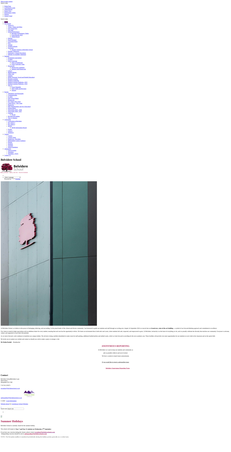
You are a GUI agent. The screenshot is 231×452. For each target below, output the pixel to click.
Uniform (10, 113)
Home (6, 22)
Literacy (10, 131)
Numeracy (11, 132)
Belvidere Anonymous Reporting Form (118, 368)
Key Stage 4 (11, 124)
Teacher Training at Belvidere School (22, 49)
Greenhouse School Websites (19, 404)
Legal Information (11, 401)
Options (10, 75)
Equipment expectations (15, 58)
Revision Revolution (14, 116)
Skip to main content (6, 1)
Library (10, 71)
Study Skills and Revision (19, 88)
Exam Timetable (16, 87)
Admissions (7, 149)
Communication (12, 95)
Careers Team (12, 137)
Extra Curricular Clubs (18, 64)
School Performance (13, 32)
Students (6, 56)
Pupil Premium (12, 40)
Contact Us (7, 155)
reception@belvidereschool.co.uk (10, 388)
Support (14, 90)
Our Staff (10, 30)
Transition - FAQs (13, 153)
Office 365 (11, 74)
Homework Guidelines (18, 67)
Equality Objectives (13, 51)
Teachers (10, 145)
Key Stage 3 (11, 123)
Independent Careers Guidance (17, 140)
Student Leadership (13, 80)
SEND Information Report (19, 127)
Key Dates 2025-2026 (14, 101)
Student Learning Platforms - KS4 (17, 84)
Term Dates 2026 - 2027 (15, 111)
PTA (9, 43)
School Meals (12, 108)
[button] (8, 18)
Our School (7, 23)
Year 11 (10, 85)
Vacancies (11, 48)
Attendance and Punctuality (16, 93)
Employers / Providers (14, 139)
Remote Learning (13, 79)
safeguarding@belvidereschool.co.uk (11, 398)
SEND (10, 126)
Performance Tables (10, 12)
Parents (6, 92)
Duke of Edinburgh (17, 62)
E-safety (10, 59)
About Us (11, 25)
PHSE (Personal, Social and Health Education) (21, 77)
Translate (17, 179)
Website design (5, 404)
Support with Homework (19, 69)
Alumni (10, 45)
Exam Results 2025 (17, 35)
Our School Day (12, 28)
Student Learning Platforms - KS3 (17, 82)
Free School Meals (13, 98)
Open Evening (12, 150)
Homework (11, 66)
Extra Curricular (12, 61)
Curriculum (7, 119)
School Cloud (8, 16)
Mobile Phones (12, 72)
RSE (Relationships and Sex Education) (19, 106)
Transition (11, 152)
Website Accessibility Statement (17, 54)
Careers (6, 134)
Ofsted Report (8, 9)
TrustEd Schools (12, 46)
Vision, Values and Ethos (15, 27)
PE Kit (13, 114)
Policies (6, 14)
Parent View (7, 11)
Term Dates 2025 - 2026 (15, 110)
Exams (10, 129)
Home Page (7, 6)
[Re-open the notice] (1, 415)
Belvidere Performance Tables (20, 33)
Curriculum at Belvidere (15, 121)
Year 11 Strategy (12, 118)
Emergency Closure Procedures (17, 53)
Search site (4, 408)
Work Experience (13, 147)
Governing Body (13, 41)
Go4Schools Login (9, 8)
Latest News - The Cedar (15, 103)
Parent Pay (11, 105)
